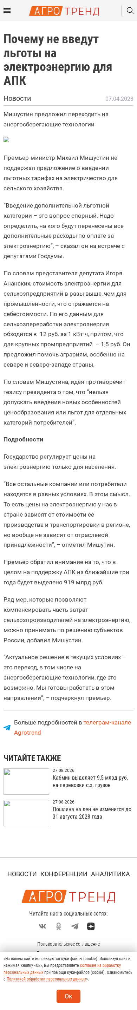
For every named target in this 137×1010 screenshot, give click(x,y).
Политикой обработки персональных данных (46, 979)
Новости (22, 874)
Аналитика (110, 874)
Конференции (63, 874)
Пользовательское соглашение (68, 944)
